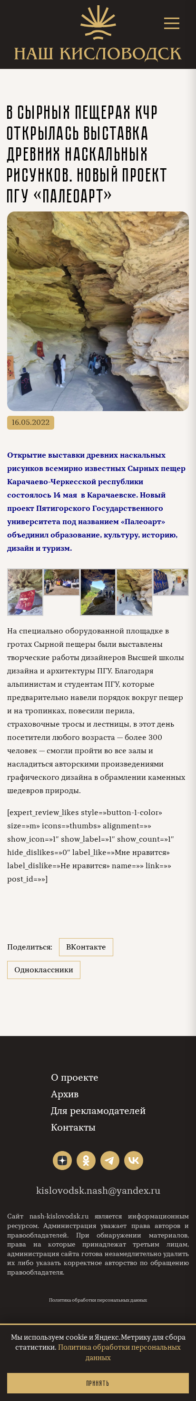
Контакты (73, 1127)
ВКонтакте (86, 947)
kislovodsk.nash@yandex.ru (98, 1191)
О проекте (74, 1078)
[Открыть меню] (172, 23)
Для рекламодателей (98, 1111)
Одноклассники (43, 970)
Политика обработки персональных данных (98, 1300)
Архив (64, 1094)
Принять (98, 1383)
